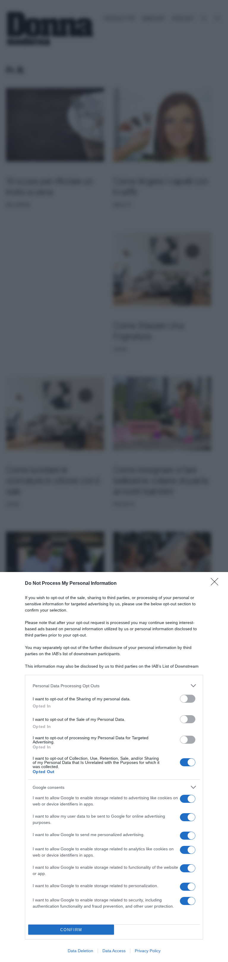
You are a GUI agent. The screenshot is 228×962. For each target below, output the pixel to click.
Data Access (114, 950)
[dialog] (114, 767)
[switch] (187, 699)
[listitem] (114, 686)
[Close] (216, 583)
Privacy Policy (148, 950)
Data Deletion (80, 950)
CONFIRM (71, 930)
